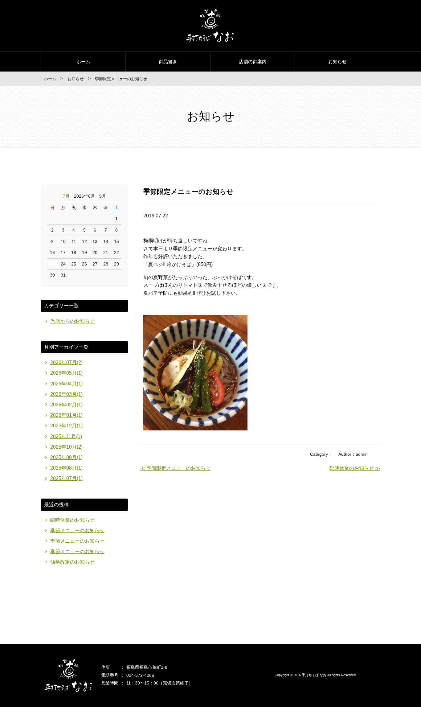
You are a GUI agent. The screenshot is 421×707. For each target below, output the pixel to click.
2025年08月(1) (66, 468)
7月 (66, 196)
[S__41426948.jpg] (195, 428)
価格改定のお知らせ (72, 562)
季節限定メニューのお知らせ (188, 191)
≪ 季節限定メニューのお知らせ (175, 468)
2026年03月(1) (66, 394)
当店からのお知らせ (72, 321)
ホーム (83, 61)
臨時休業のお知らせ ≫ (354, 468)
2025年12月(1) (66, 425)
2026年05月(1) (66, 373)
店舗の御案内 (253, 61)
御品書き (168, 61)
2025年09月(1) (66, 457)
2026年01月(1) (66, 415)
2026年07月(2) (66, 362)
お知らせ (337, 61)
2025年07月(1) (66, 478)
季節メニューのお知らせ (77, 530)
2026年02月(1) (66, 404)
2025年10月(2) (66, 447)
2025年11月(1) (66, 436)
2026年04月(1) (66, 383)
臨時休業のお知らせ (72, 520)
